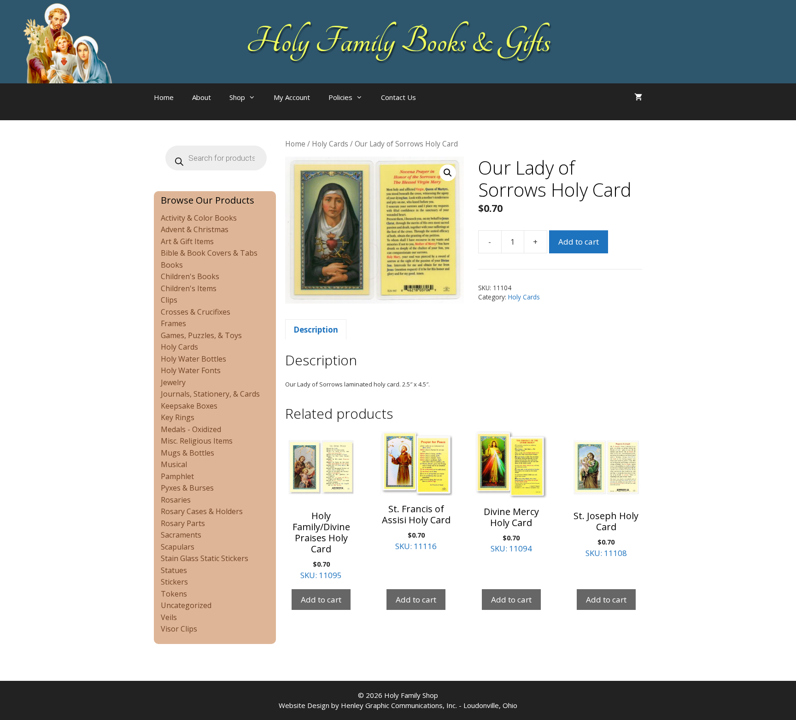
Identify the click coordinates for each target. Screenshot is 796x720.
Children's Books (190, 276)
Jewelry (173, 382)
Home (164, 97)
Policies (340, 97)
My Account (292, 97)
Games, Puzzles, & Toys (201, 335)
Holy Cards (330, 144)
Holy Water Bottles (193, 359)
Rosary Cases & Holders (202, 511)
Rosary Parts (183, 523)
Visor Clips (179, 629)
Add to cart (578, 241)
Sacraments (181, 535)
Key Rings (177, 417)
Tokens (174, 594)
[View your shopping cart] (638, 97)
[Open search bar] (443, 106)
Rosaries (176, 500)
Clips (169, 300)
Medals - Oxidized (191, 429)
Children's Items (189, 288)
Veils (169, 617)
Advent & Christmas (194, 229)
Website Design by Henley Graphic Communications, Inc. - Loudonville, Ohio (398, 705)
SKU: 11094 (511, 529)
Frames (173, 323)
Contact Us (398, 97)
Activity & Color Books (199, 218)
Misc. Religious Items (197, 441)
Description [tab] (315, 329)
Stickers (174, 582)
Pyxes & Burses (187, 488)
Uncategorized (186, 605)
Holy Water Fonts (191, 370)
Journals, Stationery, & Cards (210, 394)
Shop (237, 97)
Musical (174, 464)
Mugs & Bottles (187, 453)
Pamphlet (177, 476)
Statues (174, 570)
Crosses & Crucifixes (195, 312)
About (201, 97)
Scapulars (177, 547)
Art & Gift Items (187, 241)
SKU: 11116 (416, 527)
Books (172, 265)
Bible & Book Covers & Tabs (209, 253)
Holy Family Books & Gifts (398, 41)
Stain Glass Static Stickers (204, 558)
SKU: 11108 (606, 533)
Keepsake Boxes (189, 406)
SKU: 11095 (321, 544)
